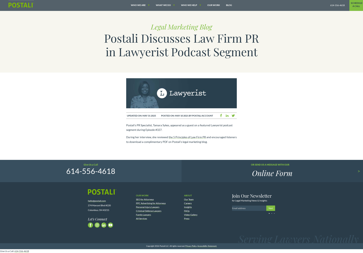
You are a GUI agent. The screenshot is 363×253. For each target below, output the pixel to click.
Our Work (213, 5)
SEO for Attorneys (145, 199)
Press (186, 218)
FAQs (187, 210)
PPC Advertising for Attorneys (151, 203)
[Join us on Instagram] (97, 225)
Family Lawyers (143, 214)
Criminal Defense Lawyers (148, 210)
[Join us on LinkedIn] (103, 225)
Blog (229, 5)
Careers (188, 203)
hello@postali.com (97, 200)
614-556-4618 (337, 5)
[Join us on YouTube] (110, 225)
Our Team (189, 199)
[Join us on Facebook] (90, 225)
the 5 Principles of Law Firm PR (187, 137)
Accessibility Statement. (207, 246)
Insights (188, 207)
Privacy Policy (191, 246)
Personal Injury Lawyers (147, 207)
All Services (141, 218)
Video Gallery (190, 214)
